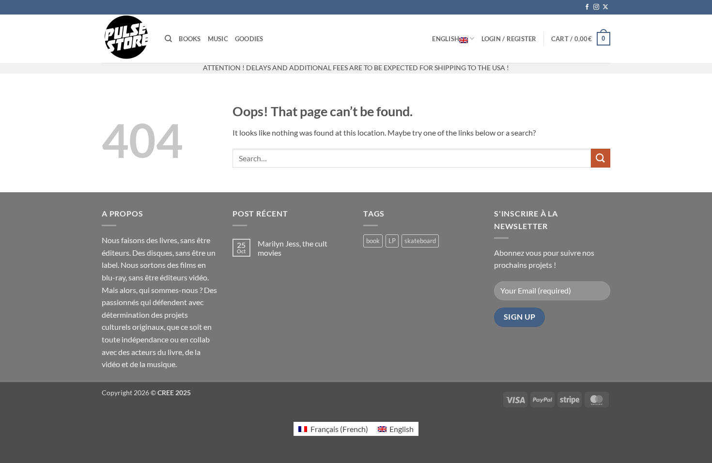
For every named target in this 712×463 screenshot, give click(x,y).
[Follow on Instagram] (596, 7)
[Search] (168, 39)
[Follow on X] (605, 7)
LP (392, 241)
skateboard (420, 241)
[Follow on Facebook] (587, 7)
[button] (509, 38)
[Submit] (600, 158)
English (445, 39)
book (373, 241)
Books (190, 39)
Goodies (249, 39)
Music (218, 39)
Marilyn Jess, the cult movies (292, 248)
